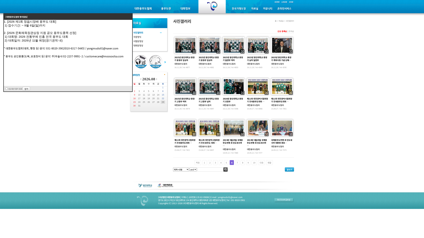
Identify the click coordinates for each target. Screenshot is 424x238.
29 (163, 102)
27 (153, 102)
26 (149, 102)
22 (163, 98)
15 (163, 95)
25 (144, 102)
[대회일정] (136, 76)
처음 (198, 162)
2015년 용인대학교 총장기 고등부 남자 (209, 100)
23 (134, 102)
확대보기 (194, 51)
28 (158, 102)
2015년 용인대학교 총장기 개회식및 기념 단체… (281, 58)
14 (158, 95)
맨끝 (269, 162)
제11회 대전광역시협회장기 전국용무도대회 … (257, 100)
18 (144, 98)
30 (134, 106)
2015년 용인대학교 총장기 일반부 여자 (233, 58)
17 (139, 98)
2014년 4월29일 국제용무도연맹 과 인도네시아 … (233, 143)
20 (153, 98)
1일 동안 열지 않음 (15, 88)
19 (149, 98)
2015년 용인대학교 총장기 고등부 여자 (184, 100)
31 (139, 106)
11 (144, 95)
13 (153, 95)
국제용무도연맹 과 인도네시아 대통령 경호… (281, 141)
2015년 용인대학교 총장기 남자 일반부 (257, 58)
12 (149, 95)
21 (158, 98)
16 (134, 98)
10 (139, 95)
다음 (261, 162)
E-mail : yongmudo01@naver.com (226, 197)
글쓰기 (289, 169)
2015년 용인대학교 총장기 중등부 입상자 (184, 58)
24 (139, 102)
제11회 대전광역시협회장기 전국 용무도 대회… (209, 141)
